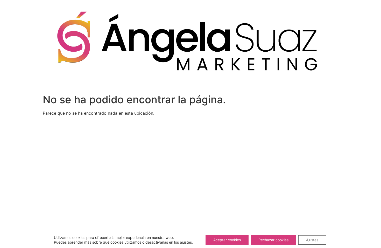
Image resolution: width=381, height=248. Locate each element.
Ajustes (312, 240)
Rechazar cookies (273, 240)
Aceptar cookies (227, 240)
